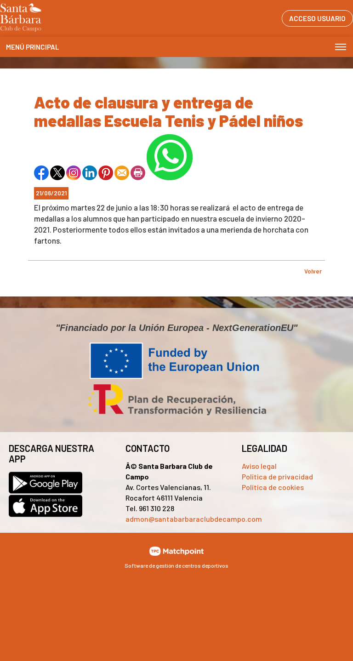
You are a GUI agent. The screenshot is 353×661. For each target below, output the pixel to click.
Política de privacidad (277, 476)
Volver (313, 271)
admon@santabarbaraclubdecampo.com (193, 518)
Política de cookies (273, 487)
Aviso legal (259, 466)
